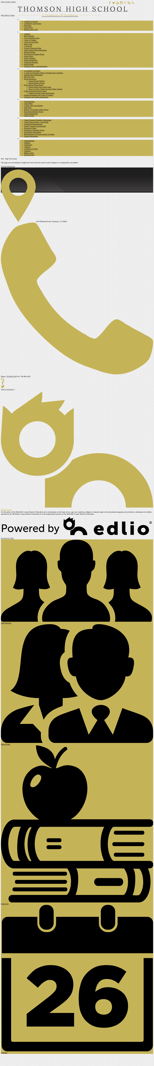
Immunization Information (33, 75)
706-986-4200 (11, 376)
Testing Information (31, 136)
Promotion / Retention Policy (34, 130)
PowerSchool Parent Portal (33, 85)
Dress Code (28, 44)
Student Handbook (30, 60)
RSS (129, 2)
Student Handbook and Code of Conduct (38, 95)
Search (132, 2)
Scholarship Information (32, 132)
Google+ (125, 2)
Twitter (113, 2)
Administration (29, 102)
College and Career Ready (33, 106)
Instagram (121, 2)
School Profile (29, 116)
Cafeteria (27, 147)
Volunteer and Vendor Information (36, 97)
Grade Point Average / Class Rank (36, 122)
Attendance (28, 145)
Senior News (28, 56)
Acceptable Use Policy (32, 71)
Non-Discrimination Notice (33, 112)
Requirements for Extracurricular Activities (39, 134)
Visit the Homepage (8, 166)
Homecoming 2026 (31, 30)
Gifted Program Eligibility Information (37, 120)
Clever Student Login (31, 38)
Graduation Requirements (33, 124)
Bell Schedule (29, 36)
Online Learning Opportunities (35, 126)
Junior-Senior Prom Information (35, 50)
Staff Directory (29, 155)
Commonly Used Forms (32, 24)
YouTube (117, 2)
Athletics (27, 34)
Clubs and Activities (31, 42)
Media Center (29, 153)
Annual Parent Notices (37, 81)
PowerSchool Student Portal (34, 54)
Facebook (109, 2)
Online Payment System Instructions (41, 93)
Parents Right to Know (37, 83)
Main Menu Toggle (8, 15)
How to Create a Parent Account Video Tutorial (45, 89)
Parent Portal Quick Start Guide (40, 87)
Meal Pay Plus (29, 77)
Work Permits (29, 64)
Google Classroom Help (32, 48)
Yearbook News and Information (35, 66)
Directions (27, 26)
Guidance (27, 151)
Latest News (28, 28)
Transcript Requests (31, 62)
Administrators (29, 141)
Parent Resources (30, 79)
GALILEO (28, 46)
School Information (31, 114)
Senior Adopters (30, 58)
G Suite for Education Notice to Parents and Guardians (43, 73)
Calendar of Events (31, 22)
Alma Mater (28, 104)
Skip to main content (8, 2)
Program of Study (30, 128)
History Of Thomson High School (36, 110)
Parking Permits (29, 52)
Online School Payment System (35, 91)
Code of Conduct (30, 40)
